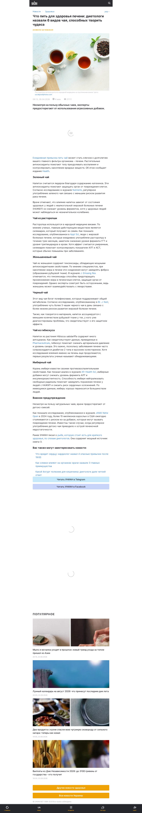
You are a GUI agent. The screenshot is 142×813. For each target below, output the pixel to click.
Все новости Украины (71, 795)
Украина (9, 98)
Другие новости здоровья (71, 787)
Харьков (77, 137)
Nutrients (77, 190)
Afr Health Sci (89, 371)
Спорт (8, 153)
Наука (76, 153)
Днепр (10, 137)
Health (45, 171)
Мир (75, 105)
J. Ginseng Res (88, 273)
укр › (107, 11)
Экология (10, 112)
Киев (9, 131)
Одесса (11, 143)
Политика (78, 98)
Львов (76, 131)
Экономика (10, 105)
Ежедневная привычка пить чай (50, 157)
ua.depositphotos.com (43, 94)
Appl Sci (74, 234)
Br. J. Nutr (103, 302)
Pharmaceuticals (41, 343)
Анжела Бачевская (43, 30)
